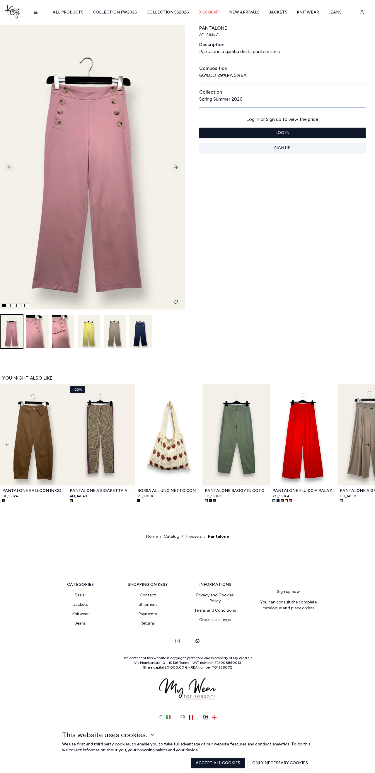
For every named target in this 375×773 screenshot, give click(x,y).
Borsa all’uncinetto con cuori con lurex (168, 490)
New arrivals (244, 12)
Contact (148, 595)
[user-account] (362, 12)
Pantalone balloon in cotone (33, 490)
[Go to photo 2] (9, 305)
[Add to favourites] (176, 302)
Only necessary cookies (280, 762)
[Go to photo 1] (4, 305)
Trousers (193, 536)
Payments (148, 613)
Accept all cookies (218, 762)
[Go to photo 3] (13, 305)
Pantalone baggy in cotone (236, 490)
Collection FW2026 (115, 12)
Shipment (148, 604)
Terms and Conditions (215, 610)
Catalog (171, 536)
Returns (148, 623)
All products (68, 12)
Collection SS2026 (167, 12)
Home (152, 536)
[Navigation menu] (35, 12)
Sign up (282, 148)
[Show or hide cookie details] (152, 735)
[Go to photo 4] (18, 305)
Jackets (278, 12)
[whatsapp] (197, 641)
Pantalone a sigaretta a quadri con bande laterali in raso (101, 490)
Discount (209, 12)
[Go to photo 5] (23, 305)
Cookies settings (215, 619)
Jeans (335, 12)
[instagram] (178, 641)
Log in (282, 132)
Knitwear (308, 12)
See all (80, 595)
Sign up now (288, 591)
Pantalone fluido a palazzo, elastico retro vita (303, 490)
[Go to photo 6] (27, 305)
